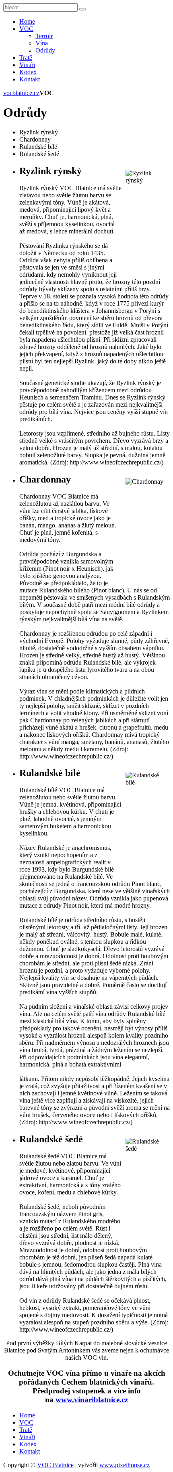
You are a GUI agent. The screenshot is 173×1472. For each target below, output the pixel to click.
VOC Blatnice (55, 1465)
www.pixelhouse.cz (124, 1465)
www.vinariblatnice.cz (92, 1399)
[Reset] (82, 9)
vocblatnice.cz (21, 92)
